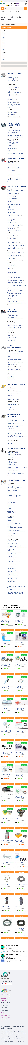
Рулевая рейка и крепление (14, 455)
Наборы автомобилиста (13, 489)
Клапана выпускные (12, 198)
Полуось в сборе (11, 145)
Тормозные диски (11, 85)
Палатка (9, 504)
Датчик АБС (10, 181)
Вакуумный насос (11, 162)
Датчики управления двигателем (15, 257)
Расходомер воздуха (12, 272)
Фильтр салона (11, 82)
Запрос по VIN (4, 1000)
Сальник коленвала (12, 212)
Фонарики (9, 556)
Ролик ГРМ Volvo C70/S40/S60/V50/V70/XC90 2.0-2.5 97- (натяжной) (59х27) (21, 797)
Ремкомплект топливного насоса (15, 300)
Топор (8, 498)
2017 (3, 47)
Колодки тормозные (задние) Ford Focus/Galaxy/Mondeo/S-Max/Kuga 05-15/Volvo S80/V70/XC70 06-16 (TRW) (7, 665)
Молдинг (9, 357)
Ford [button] (3, 63)
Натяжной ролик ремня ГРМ (14, 224)
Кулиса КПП (10, 140)
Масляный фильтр (11, 234)
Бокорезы (9, 583)
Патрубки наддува (11, 265)
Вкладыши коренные (12, 191)
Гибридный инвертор (12, 533)
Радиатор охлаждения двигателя (15, 429)
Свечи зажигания (11, 112)
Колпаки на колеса (11, 565)
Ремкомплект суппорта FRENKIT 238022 (20, 665)
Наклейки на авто (11, 553)
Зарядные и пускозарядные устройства (16, 547)
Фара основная (11, 340)
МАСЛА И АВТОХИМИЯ (16, 384)
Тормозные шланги (12, 175)
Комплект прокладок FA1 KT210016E (6, 775)
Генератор (10, 324)
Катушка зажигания (12, 315)
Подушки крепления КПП (13, 150)
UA (2, 1)
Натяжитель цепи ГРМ (12, 222)
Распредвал (10, 209)
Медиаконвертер (11, 522)
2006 (3, 54)
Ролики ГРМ (10, 107)
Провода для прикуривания (14, 486)
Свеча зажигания (11, 317)
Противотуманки (11, 338)
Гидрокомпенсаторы (12, 195)
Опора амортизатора (12, 465)
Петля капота (10, 361)
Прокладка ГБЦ (11, 247)
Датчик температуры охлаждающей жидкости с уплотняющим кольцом (7, 731)
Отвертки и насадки (12, 570)
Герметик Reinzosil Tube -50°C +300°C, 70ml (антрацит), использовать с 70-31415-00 (7, 643)
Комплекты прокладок (12, 242)
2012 (3, 39)
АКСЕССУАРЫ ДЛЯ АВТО (16, 480)
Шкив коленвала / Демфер (14, 215)
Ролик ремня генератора (13, 104)
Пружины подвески (12, 470)
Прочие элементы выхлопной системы (16, 285)
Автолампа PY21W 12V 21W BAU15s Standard (6, 621)
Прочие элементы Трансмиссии (15, 153)
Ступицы (9, 475)
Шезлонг (9, 505)
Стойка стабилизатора (12, 95)
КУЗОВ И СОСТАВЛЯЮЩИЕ (14, 346)
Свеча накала (10, 114)
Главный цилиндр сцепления (14, 130)
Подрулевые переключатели (14, 325)
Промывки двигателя (12, 399)
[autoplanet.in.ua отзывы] (6, 990)
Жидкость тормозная (12, 404)
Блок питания (10, 520)
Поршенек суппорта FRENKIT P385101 (19, 621)
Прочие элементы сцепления (14, 137)
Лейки (8, 550)
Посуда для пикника (12, 502)
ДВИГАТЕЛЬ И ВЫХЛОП (16, 186)
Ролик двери (10, 377)
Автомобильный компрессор (14, 487)
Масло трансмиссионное (13, 391)
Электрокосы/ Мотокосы (13, 571)
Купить (7, 630)
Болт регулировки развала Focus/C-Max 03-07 (7, 863)
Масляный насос (11, 203)
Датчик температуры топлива (14, 290)
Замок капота (10, 376)
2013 (3, 40)
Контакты (19, 1)
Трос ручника (10, 170)
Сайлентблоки (11, 472)
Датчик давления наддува (13, 255)
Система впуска (11, 273)
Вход (25, 1)
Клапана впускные (12, 196)
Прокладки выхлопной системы (15, 282)
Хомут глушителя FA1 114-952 (7, 709)
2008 (3, 57)
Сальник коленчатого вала (21, 884)
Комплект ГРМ (10, 101)
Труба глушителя (11, 283)
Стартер (9, 330)
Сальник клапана (5, 884)
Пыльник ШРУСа (11, 143)
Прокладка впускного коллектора (15, 244)
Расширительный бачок (13, 426)
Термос (9, 499)
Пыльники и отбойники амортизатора (16, 467)
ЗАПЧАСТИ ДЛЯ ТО (14, 73)
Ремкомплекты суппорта (13, 168)
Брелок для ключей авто (13, 561)
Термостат (10, 428)
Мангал (9, 501)
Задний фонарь (11, 334)
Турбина (9, 268)
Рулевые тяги (10, 457)
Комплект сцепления (12, 132)
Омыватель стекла (12, 406)
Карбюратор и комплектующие (15, 293)
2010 (3, 35)
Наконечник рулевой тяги (13, 92)
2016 (3, 45)
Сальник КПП (10, 147)
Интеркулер (10, 263)
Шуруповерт (10, 574)
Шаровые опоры (11, 94)
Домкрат (9, 484)
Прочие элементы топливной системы (16, 303)
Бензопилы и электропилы (13, 589)
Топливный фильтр (12, 79)
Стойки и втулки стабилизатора (15, 473)
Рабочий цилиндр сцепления (14, 135)
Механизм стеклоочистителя (14, 367)
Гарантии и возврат (5, 1017)
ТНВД (8, 298)
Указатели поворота (12, 337)
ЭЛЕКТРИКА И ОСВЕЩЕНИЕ (12, 311)
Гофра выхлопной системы (14, 277)
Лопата (9, 508)
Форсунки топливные (12, 301)
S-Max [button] (3, 66)
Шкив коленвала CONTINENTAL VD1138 (20, 841)
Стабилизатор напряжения (13, 530)
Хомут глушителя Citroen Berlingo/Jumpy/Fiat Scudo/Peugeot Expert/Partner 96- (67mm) (21, 687)
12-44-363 (12, 4)
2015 (3, 44)
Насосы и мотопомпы (12, 590)
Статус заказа (4, 1012)
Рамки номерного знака (13, 557)
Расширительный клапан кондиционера (17, 436)
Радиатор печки (11, 443)
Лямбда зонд (10, 258)
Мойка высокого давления (13, 572)
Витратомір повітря (19, 906)
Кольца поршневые (12, 199)
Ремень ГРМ (10, 105)
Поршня (9, 207)
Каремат (9, 507)
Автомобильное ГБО (12, 543)
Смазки (9, 402)
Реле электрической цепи (13, 328)
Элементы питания (12, 490)
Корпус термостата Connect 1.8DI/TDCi (19, 753)
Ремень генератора (12, 102)
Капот (9, 354)
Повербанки (10, 542)
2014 (3, 42)
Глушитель (10, 279)
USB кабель (10, 526)
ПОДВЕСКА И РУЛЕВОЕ (16, 448)
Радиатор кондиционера (13, 435)
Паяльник (9, 517)
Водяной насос (11, 99)
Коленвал (9, 201)
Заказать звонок (5, 998)
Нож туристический (12, 496)
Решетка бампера (11, 364)
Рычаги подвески (11, 462)
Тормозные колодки (12, 87)
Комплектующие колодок (13, 167)
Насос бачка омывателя (13, 369)
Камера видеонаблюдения (13, 523)
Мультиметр (10, 519)
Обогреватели (11, 555)
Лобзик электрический (12, 577)
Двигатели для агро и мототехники (15, 593)
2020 (3, 32)
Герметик (9, 409)
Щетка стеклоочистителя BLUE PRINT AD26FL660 (7, 687)
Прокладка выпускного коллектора (15, 245)
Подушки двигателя (12, 206)
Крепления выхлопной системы (15, 280)
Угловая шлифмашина (12, 575)
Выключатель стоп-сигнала (14, 179)
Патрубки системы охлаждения (15, 425)
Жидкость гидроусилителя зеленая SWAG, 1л (7, 841)
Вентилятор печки (12, 441)
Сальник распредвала (12, 214)
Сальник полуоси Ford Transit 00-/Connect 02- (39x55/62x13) (20, 731)
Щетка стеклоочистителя (13, 371)
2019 (3, 51)
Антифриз (10, 395)
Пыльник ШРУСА (19, 642)
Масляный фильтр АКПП (13, 142)
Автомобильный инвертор (13, 545)
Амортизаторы (11, 91)
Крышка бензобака (12, 295)
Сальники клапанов (12, 210)
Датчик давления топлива (13, 292)
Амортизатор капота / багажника (15, 351)
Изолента (9, 491)
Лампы (9, 335)
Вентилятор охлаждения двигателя (16, 420)
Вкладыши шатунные (12, 193)
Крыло (9, 356)
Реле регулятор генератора (14, 327)
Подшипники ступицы (12, 469)
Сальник (3, 928)
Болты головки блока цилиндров (15, 190)
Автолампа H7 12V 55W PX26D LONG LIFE (20, 775)
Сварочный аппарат (12, 578)
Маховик (9, 133)
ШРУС (9, 151)
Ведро (8, 509)
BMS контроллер (11, 524)
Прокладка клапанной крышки (14, 248)
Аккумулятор (10, 111)
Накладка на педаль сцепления (15, 359)
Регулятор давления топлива (14, 260)
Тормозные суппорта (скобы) (14, 174)
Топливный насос (11, 296)
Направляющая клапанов (13, 204)
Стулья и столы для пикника (14, 495)
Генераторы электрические (14, 546)
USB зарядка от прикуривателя (14, 527)
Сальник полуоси (11, 148)
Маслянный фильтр (12, 77)
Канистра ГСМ (10, 537)
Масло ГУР (10, 390)
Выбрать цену (21, 872)
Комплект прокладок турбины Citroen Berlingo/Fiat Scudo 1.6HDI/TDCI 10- (19, 709)
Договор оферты (5, 1019)
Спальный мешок (11, 512)
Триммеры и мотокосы (12, 588)
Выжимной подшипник (13, 129)
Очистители (10, 407)
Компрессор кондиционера (14, 433)
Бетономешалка (11, 581)
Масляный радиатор (12, 423)
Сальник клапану (19, 862)
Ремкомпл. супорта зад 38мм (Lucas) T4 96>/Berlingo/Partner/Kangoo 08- (7, 753)
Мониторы (10, 529)
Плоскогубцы (10, 580)
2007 (3, 55)
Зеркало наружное (12, 353)
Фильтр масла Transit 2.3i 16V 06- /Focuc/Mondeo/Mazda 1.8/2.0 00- (7, 819)
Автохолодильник (11, 511)
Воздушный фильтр (12, 80)
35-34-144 (12, 5)
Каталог (2, 1020)
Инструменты (10, 549)
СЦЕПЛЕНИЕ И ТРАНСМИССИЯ (13, 124)
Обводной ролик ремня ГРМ (14, 225)
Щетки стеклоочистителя (13, 118)
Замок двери (10, 374)
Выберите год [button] (6, 27)
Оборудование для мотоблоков (15, 592)
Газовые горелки (11, 540)
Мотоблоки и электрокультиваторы (16, 586)
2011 (3, 37)
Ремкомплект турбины (12, 267)
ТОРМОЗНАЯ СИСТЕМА (16, 158)
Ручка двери (10, 379)
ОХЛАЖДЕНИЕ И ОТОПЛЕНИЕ (13, 415)
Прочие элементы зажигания (14, 318)
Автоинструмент (11, 568)
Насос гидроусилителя (12, 452)
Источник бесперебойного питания (16, 532)
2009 (3, 59)
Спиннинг (9, 514)
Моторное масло (11, 388)
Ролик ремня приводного (13, 230)
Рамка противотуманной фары (14, 362)
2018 (3, 49)
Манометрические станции (14, 552)
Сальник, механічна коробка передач (19, 929)
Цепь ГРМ (9, 220)
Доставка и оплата (11, 1)
